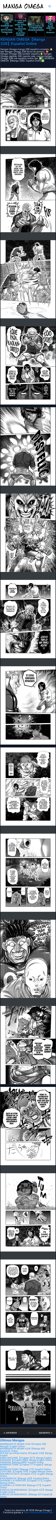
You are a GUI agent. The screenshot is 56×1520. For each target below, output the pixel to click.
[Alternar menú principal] (49, 6)
